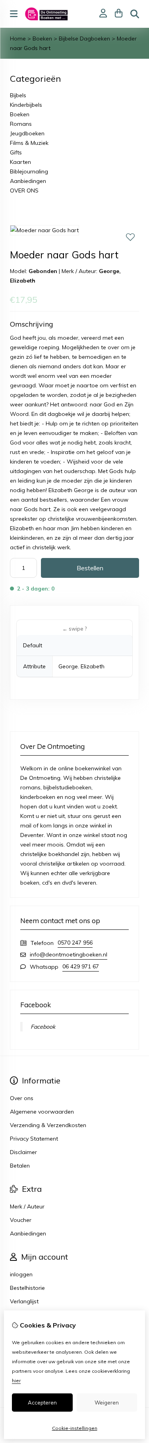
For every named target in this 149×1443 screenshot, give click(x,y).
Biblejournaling (29, 171)
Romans (21, 123)
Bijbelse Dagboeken (84, 38)
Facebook (43, 1026)
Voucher (20, 1220)
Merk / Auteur (27, 1206)
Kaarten (20, 161)
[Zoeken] (134, 14)
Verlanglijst (24, 1301)
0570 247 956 (75, 942)
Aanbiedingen (28, 181)
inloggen (21, 1274)
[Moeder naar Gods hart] (44, 230)
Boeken (42, 38)
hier (16, 1380)
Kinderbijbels (26, 104)
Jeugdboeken (27, 133)
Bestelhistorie (27, 1287)
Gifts (16, 152)
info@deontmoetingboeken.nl (68, 954)
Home (18, 38)
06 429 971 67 (80, 966)
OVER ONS (24, 190)
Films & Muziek (29, 142)
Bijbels (18, 95)
